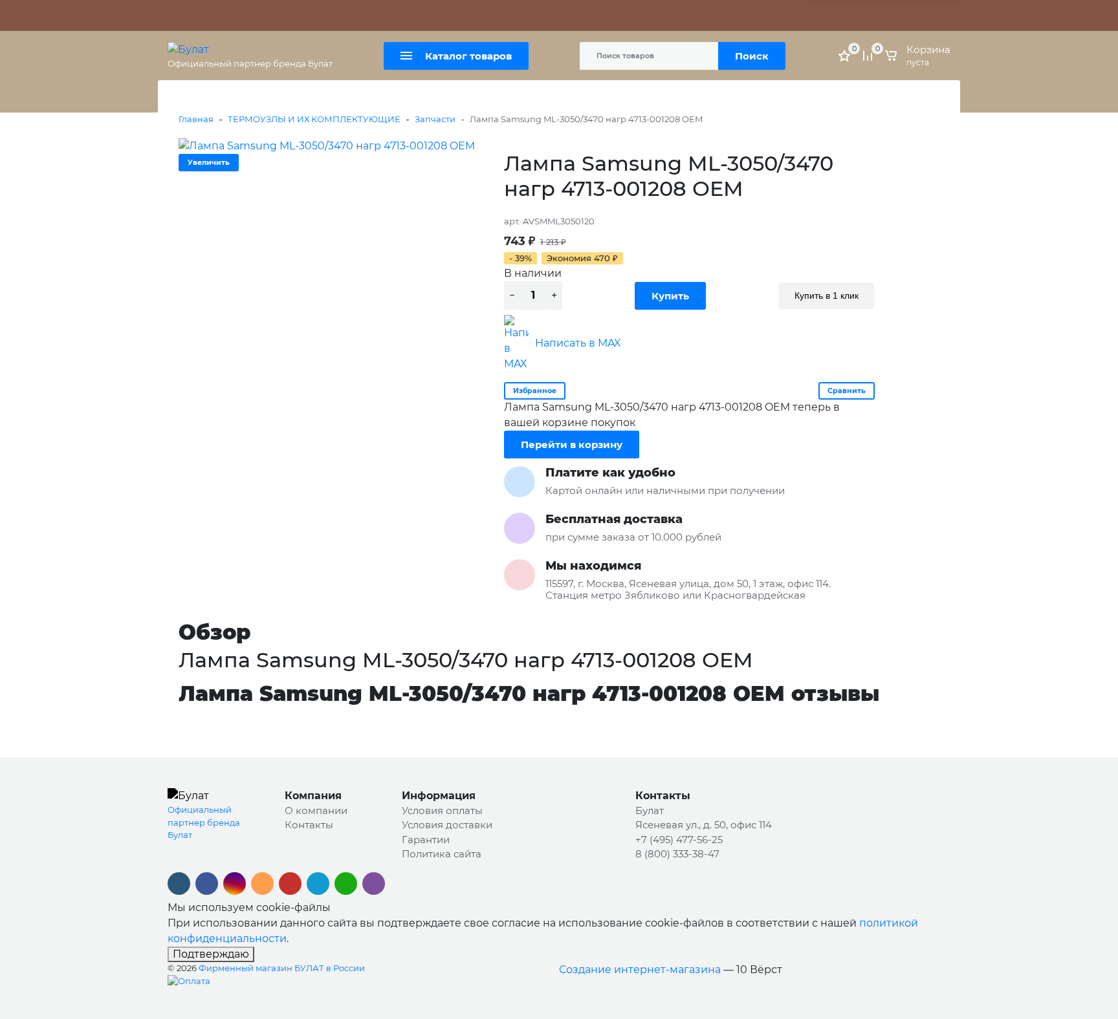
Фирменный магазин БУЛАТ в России (282, 968)
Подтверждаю (211, 954)
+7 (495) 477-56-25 (679, 839)
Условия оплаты (442, 810)
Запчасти (435, 119)
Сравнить (847, 390)
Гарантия (240, 15)
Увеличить (209, 162)
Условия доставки (447, 825)
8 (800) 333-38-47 (677, 854)
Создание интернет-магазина (640, 969)
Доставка (385, 15)
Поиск (752, 56)
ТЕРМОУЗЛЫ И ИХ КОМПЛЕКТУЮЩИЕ (314, 119)
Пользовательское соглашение (615, 15)
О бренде (189, 15)
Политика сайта (501, 15)
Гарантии (426, 839)
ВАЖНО (297, 15)
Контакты (435, 15)
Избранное (534, 390)
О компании (316, 810)
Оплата (339, 15)
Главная (196, 119)
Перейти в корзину (571, 444)
